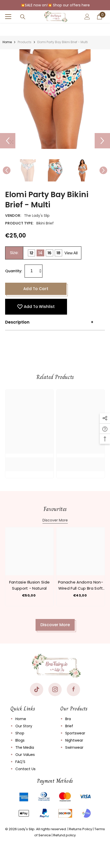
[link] (29, 460)
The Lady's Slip (37, 215)
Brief (69, 726)
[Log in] (87, 16)
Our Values (25, 754)
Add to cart (35, 288)
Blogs (20, 740)
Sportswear (75, 733)
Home (7, 42)
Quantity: (13, 270)
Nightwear (74, 740)
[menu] (8, 17)
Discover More (55, 520)
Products (24, 42)
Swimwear (74, 747)
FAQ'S (20, 761)
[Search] (23, 17)
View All (71, 253)
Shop (19, 733)
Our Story (23, 726)
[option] (55, 99)
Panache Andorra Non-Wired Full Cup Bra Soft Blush (80, 585)
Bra (68, 718)
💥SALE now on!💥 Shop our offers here (55, 5)
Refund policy (64, 835)
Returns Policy (80, 829)
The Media (24, 747)
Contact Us (25, 768)
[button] (7, 140)
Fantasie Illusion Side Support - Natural (29, 585)
